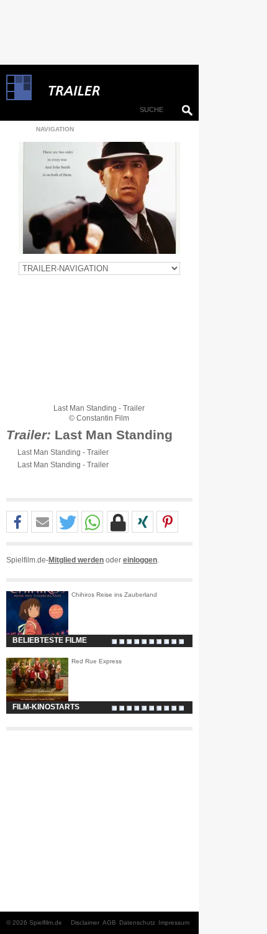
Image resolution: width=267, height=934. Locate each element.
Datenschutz (137, 922)
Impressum (173, 922)
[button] (17, 522)
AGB (109, 922)
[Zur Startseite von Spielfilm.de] (19, 97)
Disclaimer (85, 922)
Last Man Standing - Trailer (63, 452)
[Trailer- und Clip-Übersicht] (112, 87)
